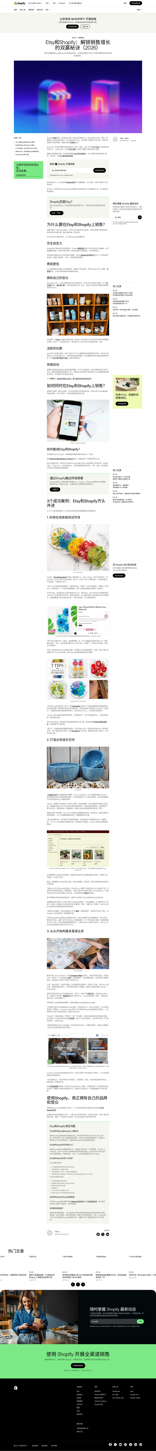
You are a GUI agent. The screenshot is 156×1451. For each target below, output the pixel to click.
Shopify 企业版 (135, 1398)
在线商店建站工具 (82, 1428)
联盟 (78, 1408)
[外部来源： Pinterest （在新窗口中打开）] (140, 1444)
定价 (54, 3)
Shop (132, 1391)
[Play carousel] (78, 1284)
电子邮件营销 (58, 358)
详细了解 (85, 26)
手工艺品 (95, 147)
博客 (15, 10)
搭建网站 (66, 996)
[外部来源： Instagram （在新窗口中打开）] (125, 1444)
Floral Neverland (60, 577)
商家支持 (97, 1391)
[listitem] (78, 1268)
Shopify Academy (101, 1401)
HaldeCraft (52, 795)
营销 (72, 142)
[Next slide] (83, 1284)
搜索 (138, 10)
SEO (66, 358)
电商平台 (90, 994)
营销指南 (31, 10)
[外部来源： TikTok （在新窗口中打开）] (130, 1444)
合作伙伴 (80, 1404)
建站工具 (80, 1431)
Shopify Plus (134, 1394)
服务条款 (35, 1446)
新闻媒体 (80, 1401)
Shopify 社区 (99, 1404)
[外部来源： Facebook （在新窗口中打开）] (110, 1444)
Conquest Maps (76, 976)
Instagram (76, 706)
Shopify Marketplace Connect (61, 459)
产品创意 (71, 1018)
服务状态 (80, 1414)
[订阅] (140, 217)
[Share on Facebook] (98, 1234)
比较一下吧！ (56, 213)
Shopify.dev (116, 1391)
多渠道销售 (54, 1086)
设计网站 (73, 149)
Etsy (58, 340)
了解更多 (55, 489)
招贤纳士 (80, 1394)
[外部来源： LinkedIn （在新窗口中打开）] (135, 1444)
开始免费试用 (135, 3)
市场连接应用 (92, 1202)
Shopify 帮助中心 (100, 1394)
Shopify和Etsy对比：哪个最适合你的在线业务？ (74, 379)
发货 (69, 978)
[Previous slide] (73, 1284)
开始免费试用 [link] (99, 170)
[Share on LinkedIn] (107, 1234)
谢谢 (77, 911)
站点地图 (54, 1446)
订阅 (140, 1321)
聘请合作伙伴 (99, 1398)
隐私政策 (44, 1446)
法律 (78, 1411)
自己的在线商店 (80, 154)
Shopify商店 (70, 182)
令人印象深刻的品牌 (65, 156)
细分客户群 (61, 285)
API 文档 (115, 1394)
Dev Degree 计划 (118, 1398)
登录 (125, 3)
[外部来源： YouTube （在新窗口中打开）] (120, 1444)
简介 (78, 1391)
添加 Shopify (119, 575)
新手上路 (22, 10)
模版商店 (81, 248)
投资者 (79, 1398)
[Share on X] (102, 1234)
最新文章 (40, 10)
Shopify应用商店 (87, 255)
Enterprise (62, 3)
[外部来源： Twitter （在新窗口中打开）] (115, 1444)
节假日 (86, 893)
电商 (55, 138)
